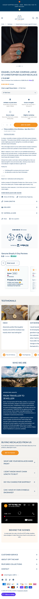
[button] (5, 84)
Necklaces (10, 24)
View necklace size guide (11, 193)
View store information (9, 134)
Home (2, 24)
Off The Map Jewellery (11, 590)
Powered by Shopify (22, 590)
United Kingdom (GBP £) (10, 575)
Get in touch (10, 452)
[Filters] (3, 263)
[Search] (33, 18)
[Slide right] (22, 66)
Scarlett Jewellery (17, 407)
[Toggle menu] (2, 18)
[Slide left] (17, 66)
